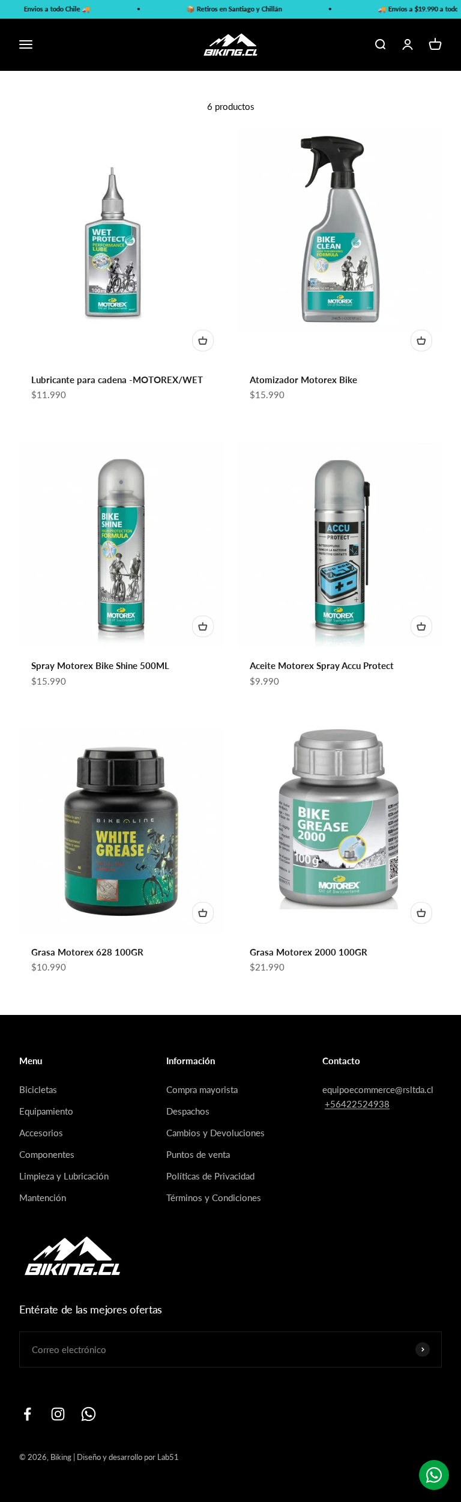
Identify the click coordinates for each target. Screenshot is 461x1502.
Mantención (42, 1197)
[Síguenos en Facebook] (27, 1414)
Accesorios (41, 1132)
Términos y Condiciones (213, 1197)
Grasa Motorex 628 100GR (87, 951)
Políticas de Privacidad (210, 1175)
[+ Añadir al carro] (203, 340)
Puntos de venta (198, 1154)
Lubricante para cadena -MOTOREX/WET (117, 379)
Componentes (46, 1154)
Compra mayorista (202, 1089)
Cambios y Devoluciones (215, 1132)
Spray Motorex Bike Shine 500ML (100, 665)
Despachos (187, 1111)
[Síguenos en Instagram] (58, 1414)
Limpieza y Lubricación (64, 1175)
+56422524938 (357, 1103)
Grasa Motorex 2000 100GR (308, 951)
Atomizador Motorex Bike (303, 379)
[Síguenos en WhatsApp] (88, 1414)
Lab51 (168, 1457)
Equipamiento (46, 1111)
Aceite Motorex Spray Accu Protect (322, 665)
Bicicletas (38, 1089)
